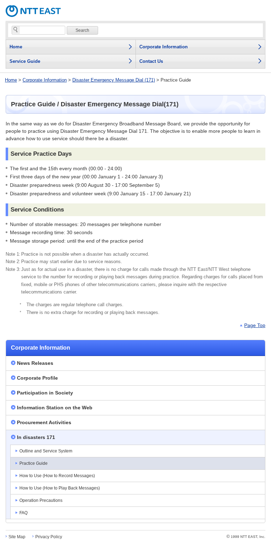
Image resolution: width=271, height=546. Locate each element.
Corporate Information (45, 80)
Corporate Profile (37, 378)
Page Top (254, 325)
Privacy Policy (48, 536)
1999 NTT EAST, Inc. (246, 537)
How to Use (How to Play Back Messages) (59, 488)
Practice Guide (33, 463)
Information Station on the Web (54, 407)
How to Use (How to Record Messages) (57, 475)
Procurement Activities (44, 422)
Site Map (16, 536)
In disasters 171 (36, 437)
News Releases (35, 363)
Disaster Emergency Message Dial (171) (113, 80)
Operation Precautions (40, 500)
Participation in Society (45, 393)
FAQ (23, 512)
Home (11, 80)
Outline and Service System (45, 451)
